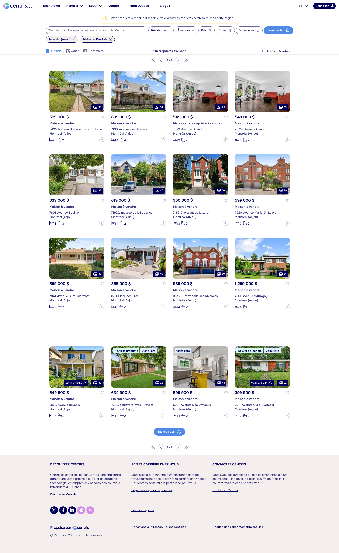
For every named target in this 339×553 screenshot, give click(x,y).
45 (161, 190)
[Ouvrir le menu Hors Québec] (152, 5)
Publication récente (275, 51)
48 (223, 382)
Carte (75, 51)
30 (285, 107)
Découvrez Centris (67, 464)
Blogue (165, 6)
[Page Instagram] (54, 510)
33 (99, 190)
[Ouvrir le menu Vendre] (122, 5)
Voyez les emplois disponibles (151, 490)
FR (301, 6)
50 (223, 273)
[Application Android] (90, 510)
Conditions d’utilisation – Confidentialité (158, 527)
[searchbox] (94, 30)
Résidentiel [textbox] (158, 30)
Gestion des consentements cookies (237, 527)
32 (99, 382)
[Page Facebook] (63, 510)
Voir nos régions (142, 510)
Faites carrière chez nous (155, 464)
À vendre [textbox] (184, 30)
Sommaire (96, 51)
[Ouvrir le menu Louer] (100, 5)
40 (223, 190)
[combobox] (96, 30)
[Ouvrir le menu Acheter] (81, 5)
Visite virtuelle (74, 382)
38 (99, 107)
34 (161, 107)
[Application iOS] (81, 510)
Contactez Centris (229, 464)
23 (161, 382)
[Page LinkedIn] (72, 510)
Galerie (56, 51)
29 (223, 107)
